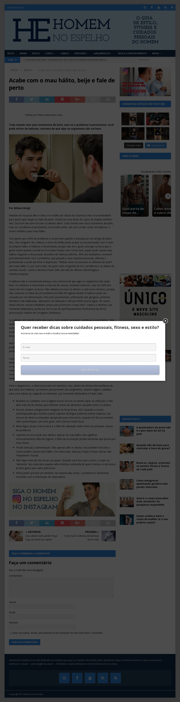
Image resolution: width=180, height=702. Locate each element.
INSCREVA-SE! (90, 370)
